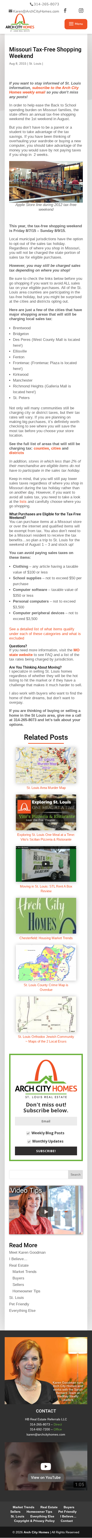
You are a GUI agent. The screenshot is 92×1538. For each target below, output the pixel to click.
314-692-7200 (40, 1429)
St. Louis (35, 63)
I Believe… (18, 1259)
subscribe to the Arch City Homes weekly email (44, 90)
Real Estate (19, 1265)
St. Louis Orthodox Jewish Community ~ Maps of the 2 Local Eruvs (46, 1039)
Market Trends (25, 1272)
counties (41, 448)
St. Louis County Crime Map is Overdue (46, 987)
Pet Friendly (19, 1304)
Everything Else (22, 1311)
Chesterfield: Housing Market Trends (46, 938)
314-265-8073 (46, 4)
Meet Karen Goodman (27, 1252)
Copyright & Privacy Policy (34, 1521)
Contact (67, 1521)
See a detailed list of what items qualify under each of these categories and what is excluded (45, 633)
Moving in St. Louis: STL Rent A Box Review (46, 888)
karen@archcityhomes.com (46, 1434)
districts (16, 453)
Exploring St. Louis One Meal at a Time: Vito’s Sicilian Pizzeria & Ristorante (46, 837)
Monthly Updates (47, 1141)
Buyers (18, 1278)
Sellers (18, 1285)
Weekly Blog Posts (47, 1132)
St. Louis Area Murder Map (46, 788)
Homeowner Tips (26, 1291)
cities (56, 448)
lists (23, 501)
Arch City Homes (36, 1532)
